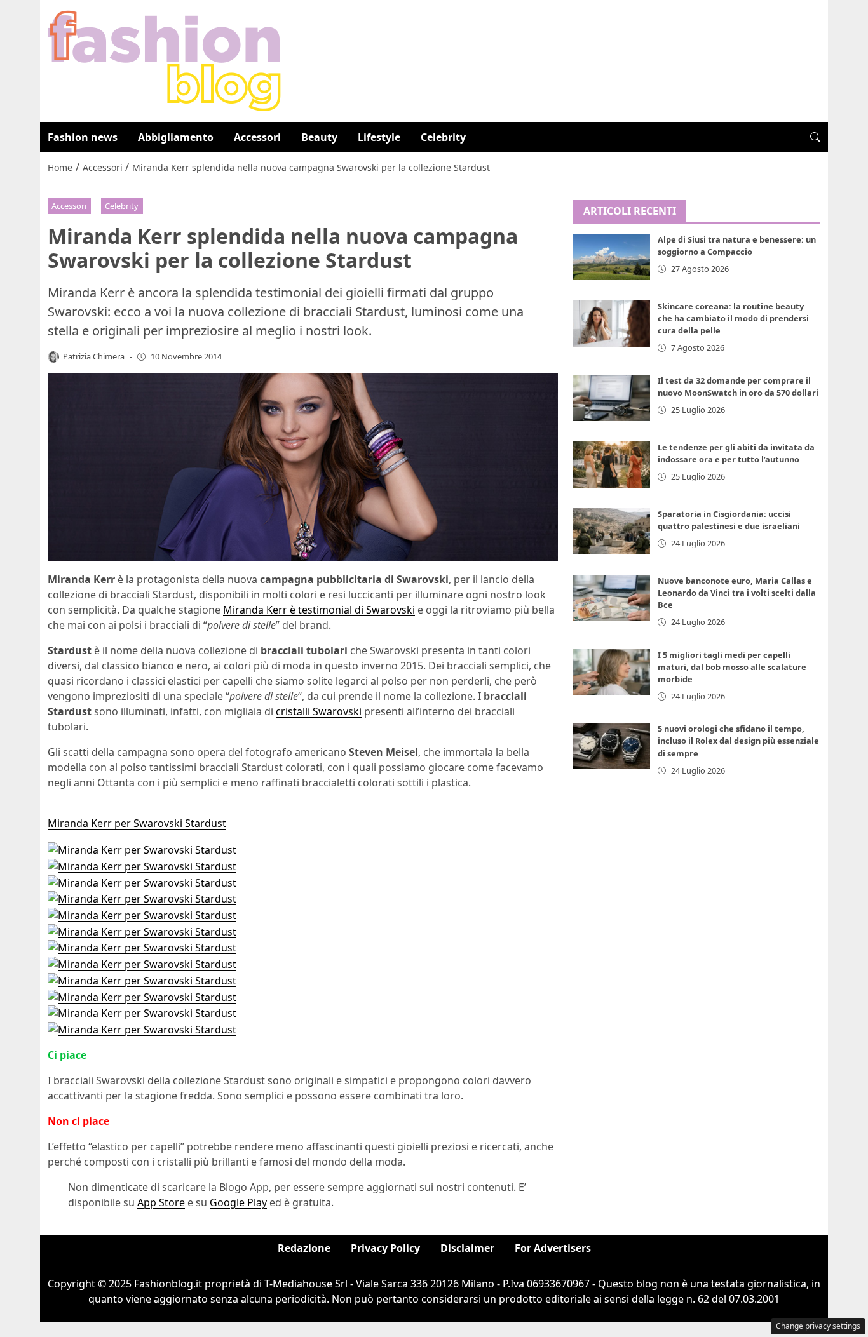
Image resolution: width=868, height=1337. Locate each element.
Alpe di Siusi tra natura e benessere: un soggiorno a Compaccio (737, 246)
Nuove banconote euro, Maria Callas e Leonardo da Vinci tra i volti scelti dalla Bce (737, 593)
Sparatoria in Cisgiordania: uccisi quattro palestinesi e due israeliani (729, 520)
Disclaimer (467, 1248)
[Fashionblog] (164, 60)
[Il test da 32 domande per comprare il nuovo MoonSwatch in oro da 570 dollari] (612, 398)
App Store (161, 1202)
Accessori (257, 137)
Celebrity (443, 137)
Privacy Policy (385, 1248)
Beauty (319, 137)
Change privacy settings (818, 1325)
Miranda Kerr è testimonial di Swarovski (319, 610)
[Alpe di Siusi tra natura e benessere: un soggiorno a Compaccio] (612, 257)
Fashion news (83, 137)
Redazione (304, 1248)
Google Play (238, 1202)
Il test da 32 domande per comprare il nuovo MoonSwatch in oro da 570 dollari (738, 386)
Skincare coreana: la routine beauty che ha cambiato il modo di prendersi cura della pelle (733, 319)
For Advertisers (553, 1248)
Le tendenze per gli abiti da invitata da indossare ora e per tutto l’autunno (736, 453)
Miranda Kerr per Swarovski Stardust (137, 823)
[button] (815, 137)
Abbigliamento (176, 137)
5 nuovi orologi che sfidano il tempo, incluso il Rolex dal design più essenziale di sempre (738, 741)
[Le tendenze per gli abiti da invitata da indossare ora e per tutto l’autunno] (612, 464)
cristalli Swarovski (319, 711)
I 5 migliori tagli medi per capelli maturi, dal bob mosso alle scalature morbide (732, 667)
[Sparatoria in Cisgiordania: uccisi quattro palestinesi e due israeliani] (612, 531)
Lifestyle (379, 137)
